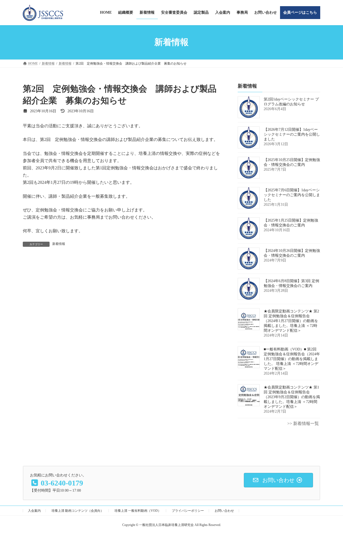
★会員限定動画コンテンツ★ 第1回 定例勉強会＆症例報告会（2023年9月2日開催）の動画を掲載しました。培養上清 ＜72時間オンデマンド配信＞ (292, 397)
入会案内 (34, 511)
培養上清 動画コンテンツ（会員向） (77, 511)
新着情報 (58, 244)
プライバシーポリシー (188, 511)
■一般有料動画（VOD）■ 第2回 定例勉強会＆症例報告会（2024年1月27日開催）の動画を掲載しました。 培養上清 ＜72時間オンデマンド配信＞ (292, 359)
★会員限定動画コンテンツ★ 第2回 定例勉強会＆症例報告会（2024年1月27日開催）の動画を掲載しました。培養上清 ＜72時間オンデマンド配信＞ (291, 321)
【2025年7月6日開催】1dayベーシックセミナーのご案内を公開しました (292, 195)
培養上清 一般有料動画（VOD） (137, 511)
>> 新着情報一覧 (303, 423)
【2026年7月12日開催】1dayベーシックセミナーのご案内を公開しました (292, 134)
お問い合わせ (224, 511)
